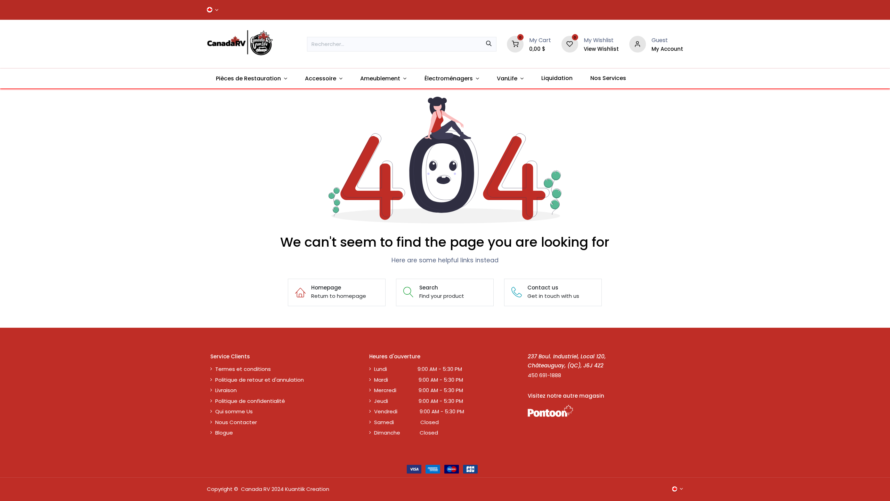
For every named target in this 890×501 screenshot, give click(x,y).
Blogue (224, 432)
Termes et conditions (243, 369)
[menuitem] (251, 78)
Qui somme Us (234, 411)
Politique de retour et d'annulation (259, 379)
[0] (515, 44)
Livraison (226, 390)
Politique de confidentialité (250, 401)
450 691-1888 (544, 375)
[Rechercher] (489, 44)
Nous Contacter (236, 422)
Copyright (220, 489)
